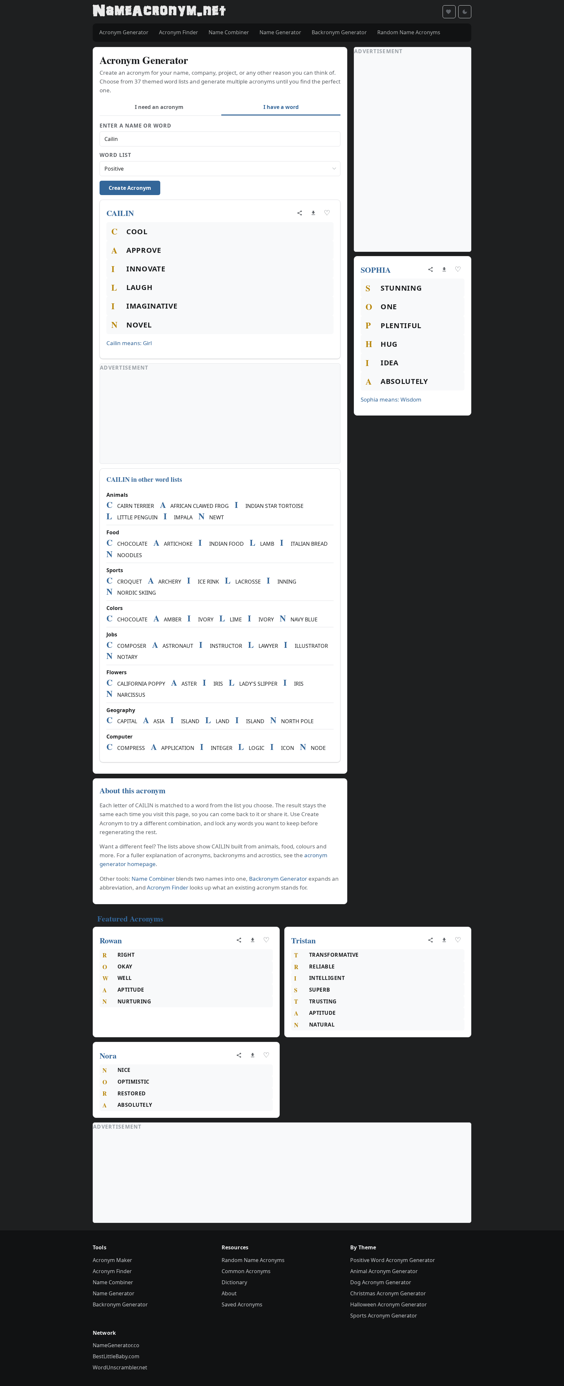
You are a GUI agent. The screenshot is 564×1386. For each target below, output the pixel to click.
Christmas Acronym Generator (388, 1293)
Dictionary (234, 1282)
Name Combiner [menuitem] (229, 32)
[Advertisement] (220, 418)
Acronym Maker (112, 1260)
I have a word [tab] (281, 107)
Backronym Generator (278, 878)
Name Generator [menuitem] (280, 32)
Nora (108, 1055)
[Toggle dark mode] (464, 11)
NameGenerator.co (116, 1345)
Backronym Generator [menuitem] (339, 32)
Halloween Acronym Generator (388, 1304)
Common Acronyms (246, 1271)
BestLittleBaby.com (116, 1356)
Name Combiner (153, 878)
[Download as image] (313, 213)
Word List (115, 155)
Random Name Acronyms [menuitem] (408, 32)
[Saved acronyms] (449, 11)
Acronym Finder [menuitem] (178, 32)
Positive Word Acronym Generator (392, 1260)
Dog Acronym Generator (380, 1282)
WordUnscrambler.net (120, 1367)
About (229, 1293)
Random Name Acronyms (253, 1260)
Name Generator (113, 1293)
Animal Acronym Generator (384, 1271)
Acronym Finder (167, 887)
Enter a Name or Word (135, 125)
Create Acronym (130, 187)
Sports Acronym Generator (383, 1315)
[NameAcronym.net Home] (159, 12)
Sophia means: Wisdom (391, 399)
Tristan (303, 940)
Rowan (111, 940)
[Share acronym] (299, 213)
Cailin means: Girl (129, 343)
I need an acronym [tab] (159, 107)
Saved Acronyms (242, 1304)
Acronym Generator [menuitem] (124, 32)
